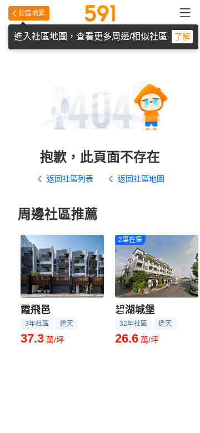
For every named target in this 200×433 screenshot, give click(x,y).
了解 (182, 36)
